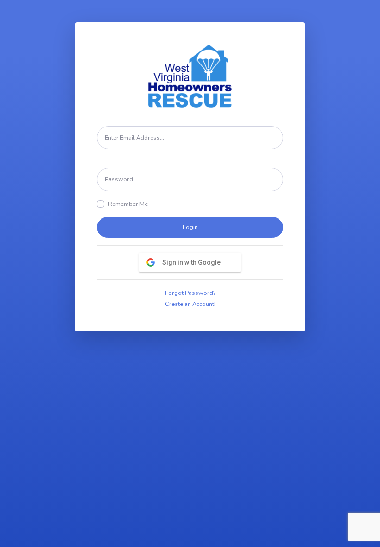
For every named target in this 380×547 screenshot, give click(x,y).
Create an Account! (190, 304)
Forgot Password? (190, 293)
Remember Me (128, 204)
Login (190, 227)
